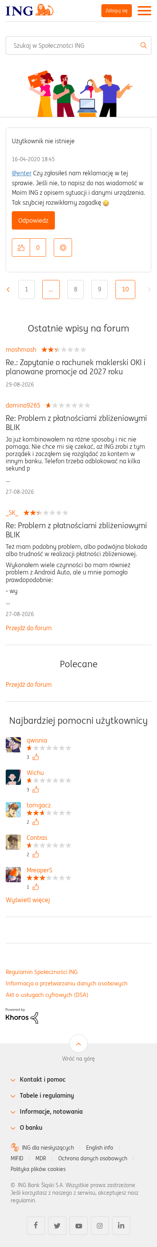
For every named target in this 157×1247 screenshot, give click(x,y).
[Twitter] (57, 1225)
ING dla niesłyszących (48, 1147)
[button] (21, 247)
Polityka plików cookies (38, 1169)
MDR (40, 1158)
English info (99, 1147)
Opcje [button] (63, 247)
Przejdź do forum (29, 628)
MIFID (17, 1158)
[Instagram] (100, 1225)
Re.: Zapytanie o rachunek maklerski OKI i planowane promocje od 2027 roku (76, 367)
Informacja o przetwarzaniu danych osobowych (67, 983)
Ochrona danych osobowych (92, 1158)
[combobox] (78, 45)
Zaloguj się (117, 10)
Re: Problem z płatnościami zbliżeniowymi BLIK (76, 423)
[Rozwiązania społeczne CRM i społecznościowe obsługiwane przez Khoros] (22, 1015)
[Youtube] (78, 1225)
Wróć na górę (78, 1058)
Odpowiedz (33, 220)
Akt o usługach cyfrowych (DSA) (47, 994)
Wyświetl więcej (28, 900)
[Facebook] (36, 1225)
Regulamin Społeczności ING (42, 971)
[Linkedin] (121, 1225)
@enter (22, 173)
